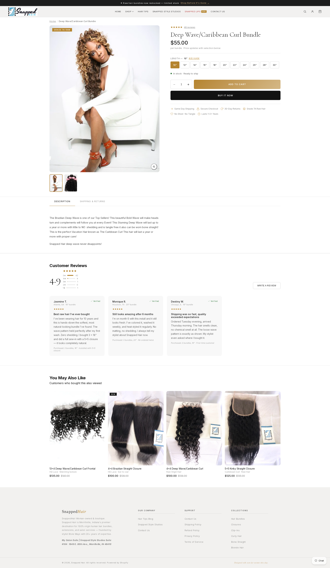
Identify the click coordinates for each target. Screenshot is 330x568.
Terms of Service (194, 542)
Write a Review (266, 285)
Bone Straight (238, 542)
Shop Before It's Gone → (195, 3)
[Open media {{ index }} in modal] (154, 167)
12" (186, 66)
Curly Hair (236, 536)
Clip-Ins (235, 530)
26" (256, 66)
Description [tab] (62, 201)
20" (226, 66)
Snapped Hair (78, 563)
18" (216, 66)
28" (266, 66)
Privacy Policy (192, 536)
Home (53, 21)
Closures (236, 524)
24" (246, 66)
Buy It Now (225, 95)
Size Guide (194, 58)
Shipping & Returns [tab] (92, 201)
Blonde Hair (237, 547)
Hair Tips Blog (145, 519)
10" (176, 66)
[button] (129, 11)
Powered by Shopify (117, 563)
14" (196, 66)
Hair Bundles (238, 519)
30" (276, 66)
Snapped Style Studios (150, 524)
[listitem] (56, 183)
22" (236, 66)
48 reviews (189, 27)
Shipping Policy (193, 524)
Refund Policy (192, 530)
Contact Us (144, 530)
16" (206, 66)
